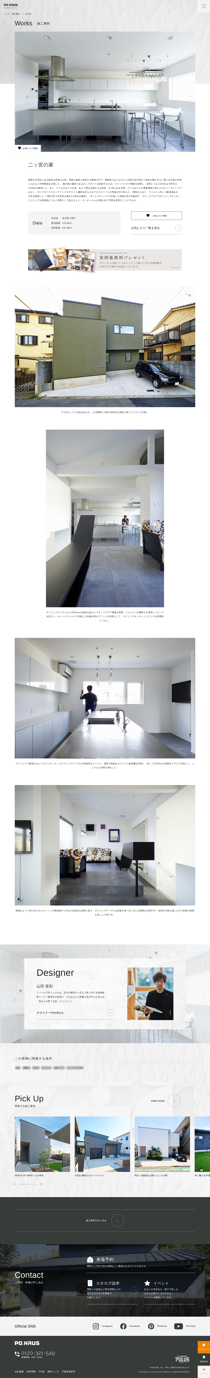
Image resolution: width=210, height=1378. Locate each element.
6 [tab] (32, 1185)
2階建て (26, 1068)
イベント (204, 1374)
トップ (6, 14)
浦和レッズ (53, 1371)
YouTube (190, 1326)
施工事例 (15, 14)
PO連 (41, 1371)
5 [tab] (30, 1185)
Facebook (134, 1326)
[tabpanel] (45, 1147)
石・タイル (46, 1068)
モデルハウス (204, 1349)
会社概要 (19, 1371)
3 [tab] (25, 1185)
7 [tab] (34, 1185)
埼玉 (18, 1068)
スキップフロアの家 (74, 1068)
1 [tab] (20, 1185)
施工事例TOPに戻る (96, 1220)
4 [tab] (27, 1185)
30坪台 (36, 1068)
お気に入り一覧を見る (145, 227)
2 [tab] (23, 1185)
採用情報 (31, 1371)
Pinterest (162, 1326)
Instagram (107, 1326)
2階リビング (59, 1068)
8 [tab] (37, 1185)
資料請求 (204, 1361)
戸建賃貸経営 (68, 1371)
